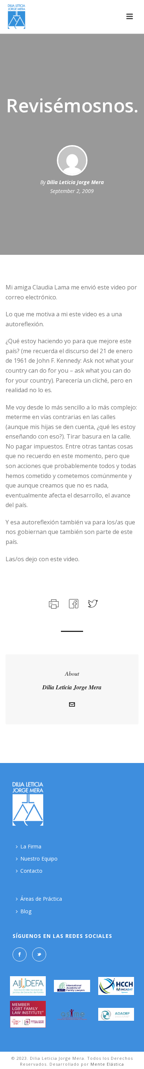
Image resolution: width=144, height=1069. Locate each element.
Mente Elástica (107, 1064)
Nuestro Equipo (39, 858)
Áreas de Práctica (41, 898)
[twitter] (39, 954)
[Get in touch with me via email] (72, 705)
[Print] (53, 602)
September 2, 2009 (72, 190)
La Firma (30, 846)
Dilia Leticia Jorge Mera (75, 182)
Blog (25, 911)
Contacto (31, 870)
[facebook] (20, 954)
